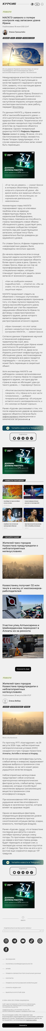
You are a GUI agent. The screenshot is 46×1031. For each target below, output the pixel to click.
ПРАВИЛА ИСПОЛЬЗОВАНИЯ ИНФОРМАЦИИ (21, 983)
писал (22, 829)
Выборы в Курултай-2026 (15, 992)
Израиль (6, 38)
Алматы (6, 707)
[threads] (39, 940)
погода (27, 707)
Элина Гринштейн (17, 32)
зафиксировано (10, 416)
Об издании (10, 959)
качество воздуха (17, 707)
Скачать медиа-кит (13, 987)
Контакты (9, 978)
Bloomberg (18, 107)
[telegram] (14, 940)
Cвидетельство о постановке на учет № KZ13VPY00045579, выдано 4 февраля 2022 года (18, 1010)
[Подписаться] (42, 931)
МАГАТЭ (18, 38)
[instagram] (6, 940)
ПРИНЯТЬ (23, 1025)
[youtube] (23, 940)
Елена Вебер (15, 701)
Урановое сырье (28, 38)
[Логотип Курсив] (9, 4)
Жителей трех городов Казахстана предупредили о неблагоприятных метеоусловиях (20, 547)
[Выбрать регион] (32, 4)
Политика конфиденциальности (19, 964)
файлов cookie (31, 1020)
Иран (12, 38)
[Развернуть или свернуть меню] (42, 4)
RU (37, 4)
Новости (7, 12)
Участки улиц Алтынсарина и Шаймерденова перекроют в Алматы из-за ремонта (20, 628)
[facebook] (6, 949)
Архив (8, 968)
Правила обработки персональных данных (23, 973)
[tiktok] (31, 940)
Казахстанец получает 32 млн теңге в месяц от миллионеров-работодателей (22, 588)
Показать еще (23, 669)
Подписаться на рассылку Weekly (17, 928)
